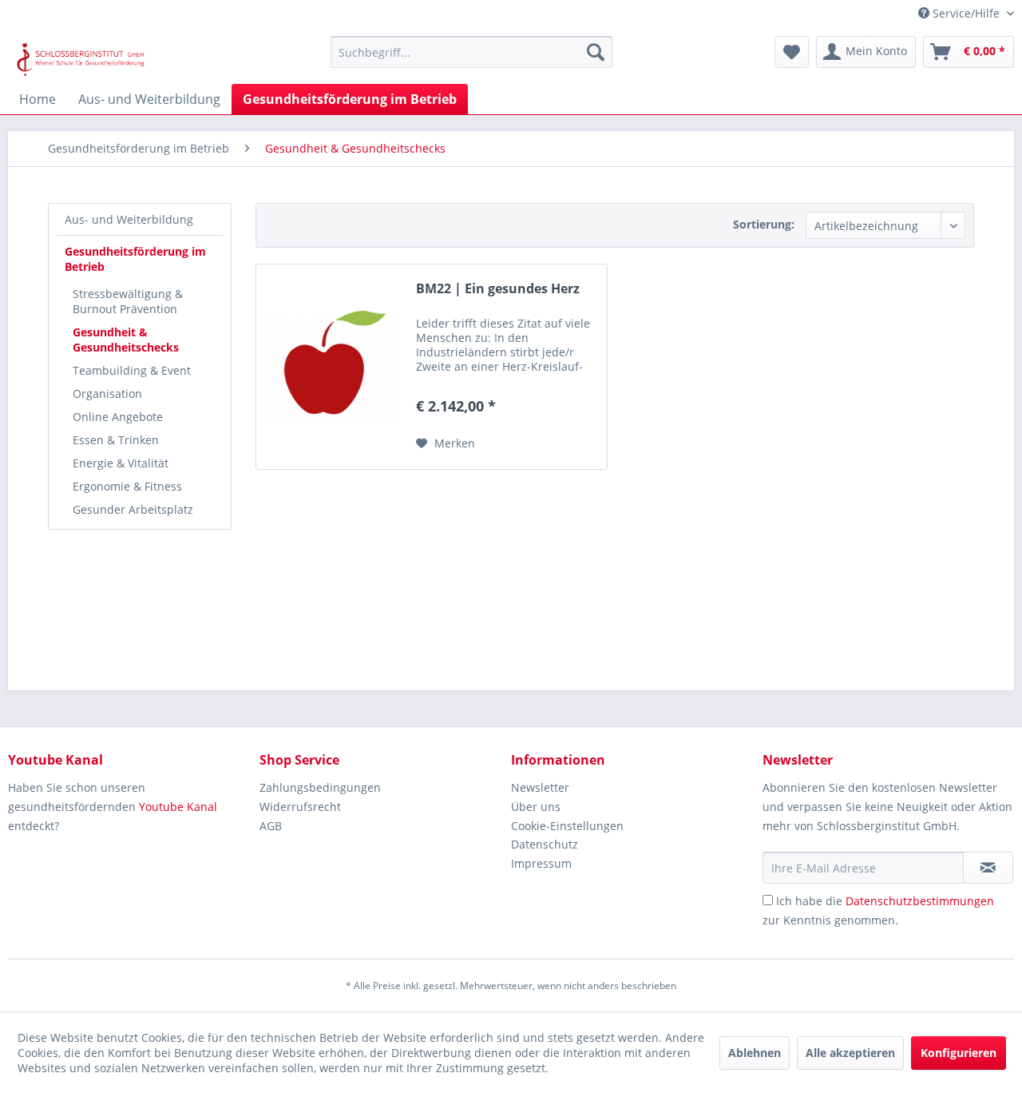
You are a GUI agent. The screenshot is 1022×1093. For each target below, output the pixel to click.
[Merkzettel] (791, 52)
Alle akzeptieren (850, 1052)
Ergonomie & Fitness (127, 486)
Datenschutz (544, 844)
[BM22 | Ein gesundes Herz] (332, 366)
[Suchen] (595, 52)
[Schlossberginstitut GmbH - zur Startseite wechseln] (80, 56)
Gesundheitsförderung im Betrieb (135, 259)
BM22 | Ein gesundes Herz (498, 288)
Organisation (107, 393)
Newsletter (540, 787)
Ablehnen (754, 1052)
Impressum (541, 863)
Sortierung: (763, 224)
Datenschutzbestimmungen (920, 900)
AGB (270, 825)
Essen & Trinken (116, 439)
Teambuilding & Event (132, 370)
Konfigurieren (958, 1052)
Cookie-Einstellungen (567, 825)
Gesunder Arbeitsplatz (133, 509)
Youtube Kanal (178, 806)
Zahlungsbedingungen (320, 787)
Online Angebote (118, 416)
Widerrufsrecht (300, 806)
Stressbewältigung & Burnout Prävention (128, 301)
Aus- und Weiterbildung (129, 219)
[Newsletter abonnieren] (988, 868)
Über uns (536, 806)
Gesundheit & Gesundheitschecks (126, 339)
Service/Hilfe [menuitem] (966, 13)
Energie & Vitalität (120, 463)
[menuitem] (471, 52)
